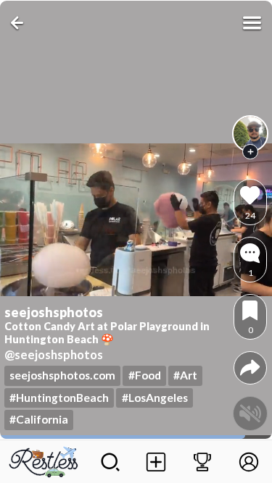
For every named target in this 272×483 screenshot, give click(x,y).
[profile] (250, 133)
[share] (250, 367)
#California (38, 419)
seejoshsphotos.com (62, 375)
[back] (20, 22)
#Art (185, 375)
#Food (144, 375)
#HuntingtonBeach (59, 397)
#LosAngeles (155, 397)
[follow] (250, 152)
